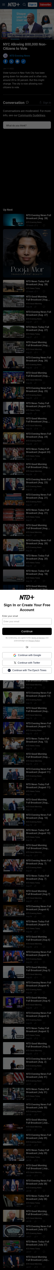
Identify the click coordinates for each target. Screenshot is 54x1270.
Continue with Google (29, 655)
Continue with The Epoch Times (29, 670)
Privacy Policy (34, 641)
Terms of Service (38, 638)
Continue (27, 631)
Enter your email (10, 616)
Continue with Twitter (29, 662)
